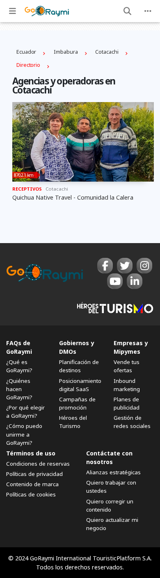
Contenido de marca (32, 484)
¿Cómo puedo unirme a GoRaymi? (24, 434)
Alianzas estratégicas (113, 472)
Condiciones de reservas (38, 463)
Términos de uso (30, 453)
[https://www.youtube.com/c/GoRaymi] (115, 281)
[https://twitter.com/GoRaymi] (125, 265)
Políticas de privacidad (34, 474)
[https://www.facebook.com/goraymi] (105, 265)
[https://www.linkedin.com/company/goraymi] (134, 281)
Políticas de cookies (31, 494)
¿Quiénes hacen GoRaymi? (19, 389)
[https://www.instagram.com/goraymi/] (144, 265)
